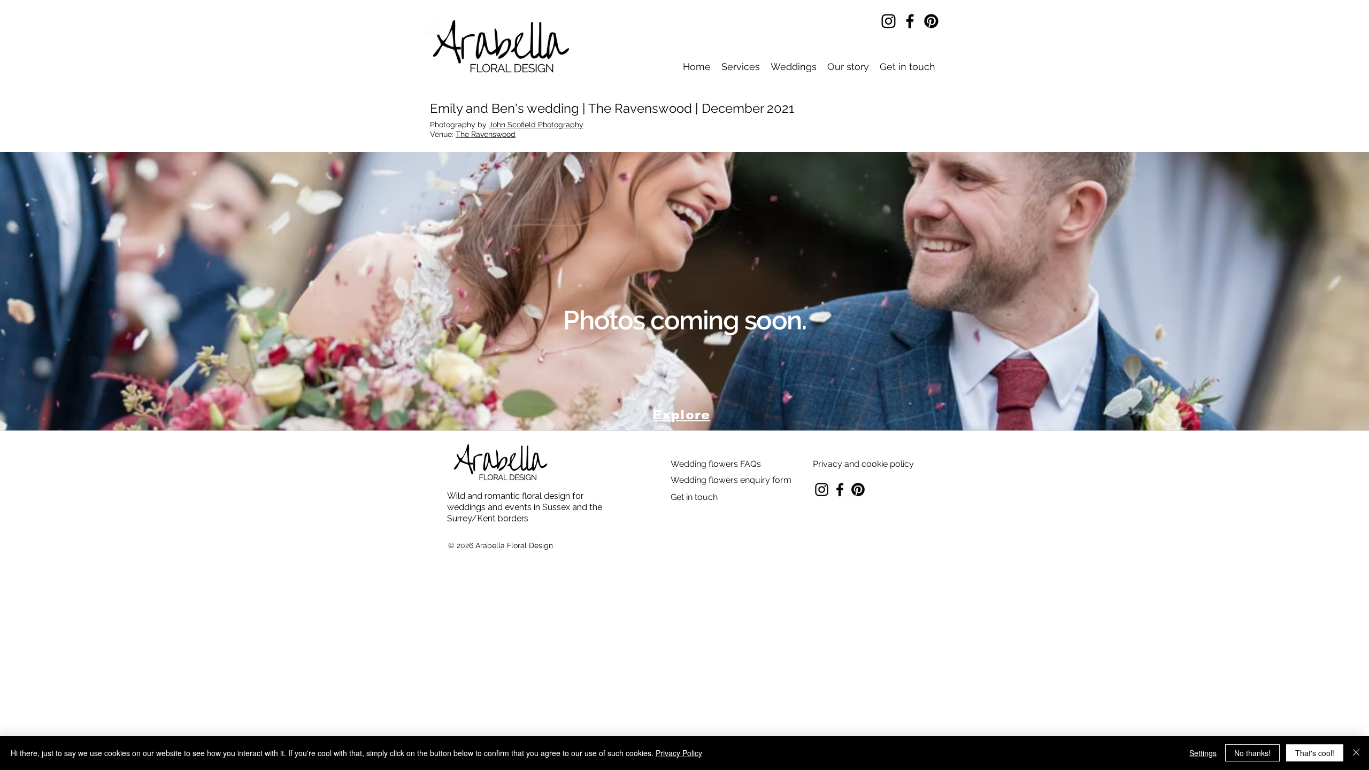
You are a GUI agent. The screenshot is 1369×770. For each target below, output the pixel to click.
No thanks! (1252, 753)
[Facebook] (910, 21)
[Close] (1356, 752)
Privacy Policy (679, 753)
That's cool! (1314, 753)
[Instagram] (888, 21)
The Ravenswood (486, 134)
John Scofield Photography (536, 124)
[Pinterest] (931, 21)
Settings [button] (1203, 753)
